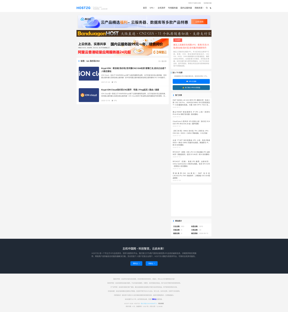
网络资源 (198, 8)
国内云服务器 (186, 8)
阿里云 (151, 263)
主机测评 (161, 8)
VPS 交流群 (191, 81)
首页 (145, 8)
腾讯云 (136, 263)
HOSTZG (83, 8)
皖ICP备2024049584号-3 (149, 303)
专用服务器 (173, 8)
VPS (151, 8)
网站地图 (161, 303)
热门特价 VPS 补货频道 (191, 88)
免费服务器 (208, 3)
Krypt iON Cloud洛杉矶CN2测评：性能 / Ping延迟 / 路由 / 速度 (130, 90)
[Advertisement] (191, 200)
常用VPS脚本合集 (194, 3)
